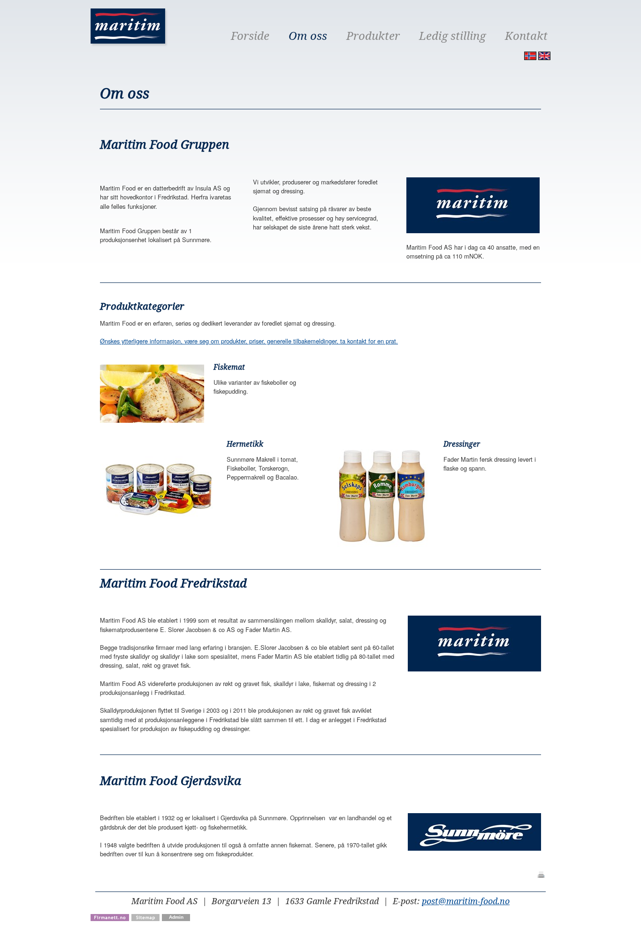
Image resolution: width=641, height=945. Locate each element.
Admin (176, 917)
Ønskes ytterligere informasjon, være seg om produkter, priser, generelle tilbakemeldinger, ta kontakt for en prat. (249, 340)
